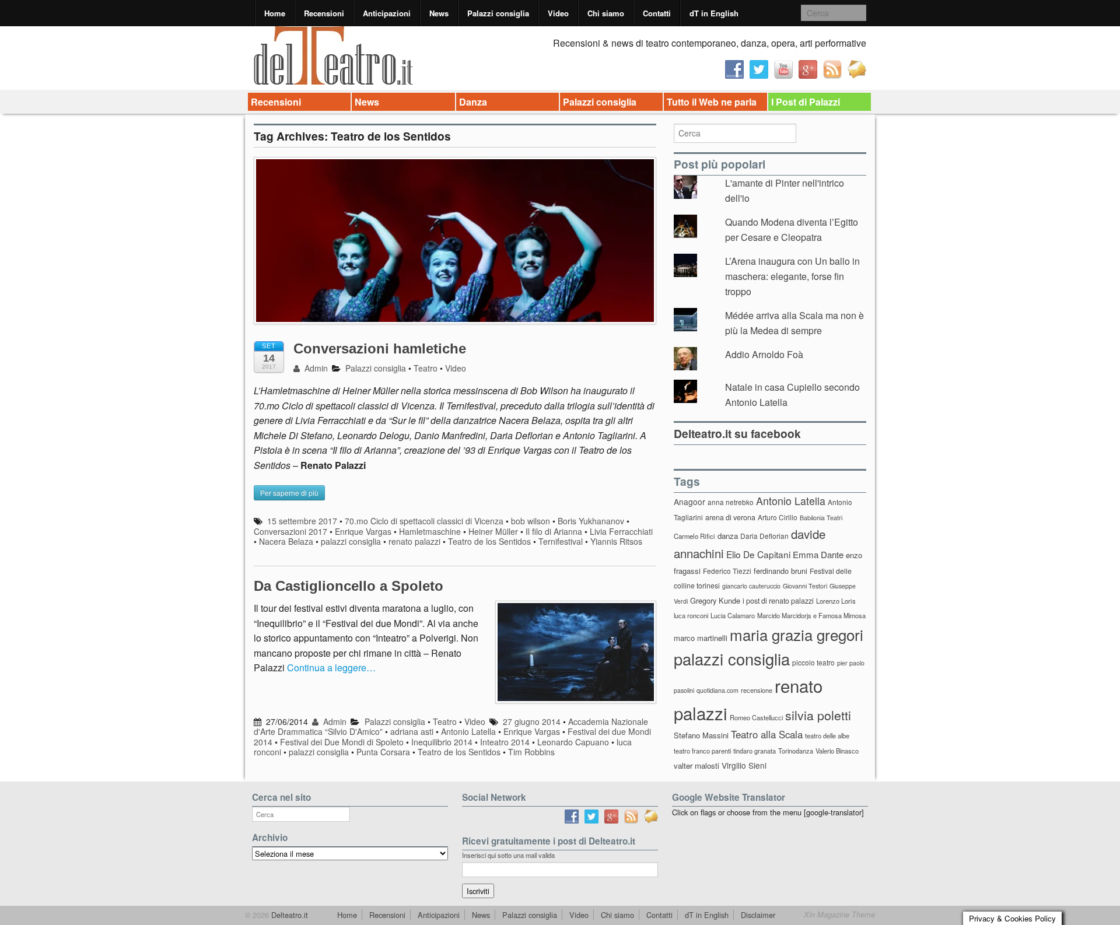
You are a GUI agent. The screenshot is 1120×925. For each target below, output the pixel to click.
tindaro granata (754, 750)
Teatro (426, 368)
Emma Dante (818, 554)
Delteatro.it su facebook (737, 433)
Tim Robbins (531, 752)
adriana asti (411, 731)
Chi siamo (605, 13)
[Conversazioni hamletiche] (455, 246)
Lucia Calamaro (732, 615)
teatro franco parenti (702, 750)
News (439, 13)
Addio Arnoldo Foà (764, 354)
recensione (756, 690)
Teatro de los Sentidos (489, 541)
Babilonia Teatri (821, 517)
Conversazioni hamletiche (379, 348)
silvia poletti (818, 715)
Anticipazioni (387, 13)
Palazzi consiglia (498, 13)
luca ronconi (691, 615)
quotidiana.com (717, 690)
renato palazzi (414, 541)
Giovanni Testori (805, 585)
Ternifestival (560, 541)
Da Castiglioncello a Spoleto (348, 586)
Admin (315, 368)
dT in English (714, 13)
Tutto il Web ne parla (712, 101)
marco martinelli (700, 637)
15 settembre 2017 (302, 521)
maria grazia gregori (796, 634)
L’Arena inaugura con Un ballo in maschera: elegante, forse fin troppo (792, 275)
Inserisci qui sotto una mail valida (508, 855)
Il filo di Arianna (554, 531)
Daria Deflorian (764, 536)
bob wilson (530, 521)
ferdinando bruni (780, 570)
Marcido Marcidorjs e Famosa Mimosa (811, 615)
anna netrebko (731, 502)
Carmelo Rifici (694, 536)
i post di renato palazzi (778, 600)
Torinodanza (795, 750)
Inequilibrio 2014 (442, 742)
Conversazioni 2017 (290, 531)
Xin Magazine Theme (839, 914)
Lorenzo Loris (836, 600)
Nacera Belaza (286, 541)
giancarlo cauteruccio (751, 585)
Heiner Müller (493, 531)
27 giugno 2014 (532, 721)
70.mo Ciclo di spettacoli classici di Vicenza (424, 521)
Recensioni (324, 13)
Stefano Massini (701, 735)
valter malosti (696, 765)
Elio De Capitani (758, 554)
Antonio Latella (468, 731)
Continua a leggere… (331, 667)
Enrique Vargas (363, 531)
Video (558, 13)
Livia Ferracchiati (621, 531)
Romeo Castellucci (756, 717)
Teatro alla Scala (767, 734)
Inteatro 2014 (505, 742)
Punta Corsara (383, 752)
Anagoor (689, 501)
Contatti (657, 13)
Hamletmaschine (430, 531)
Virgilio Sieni (744, 765)
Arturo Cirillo (777, 517)
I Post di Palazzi (805, 101)
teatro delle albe (827, 735)
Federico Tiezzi (727, 571)
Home (274, 13)
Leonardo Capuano (573, 742)
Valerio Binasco (837, 750)
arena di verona (730, 517)
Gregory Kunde (715, 600)
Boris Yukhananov (591, 521)
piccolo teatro (813, 662)
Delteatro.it (288, 914)
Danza (473, 101)
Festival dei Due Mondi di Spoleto (342, 742)
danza (728, 535)
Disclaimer (758, 914)
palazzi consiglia (351, 541)
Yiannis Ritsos (616, 541)
